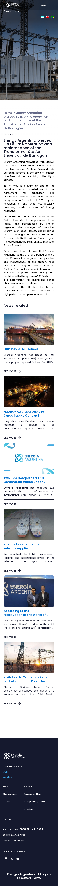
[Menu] (51, 5)
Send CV (8, 777)
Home (8, 113)
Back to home (13, 11)
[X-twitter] (12, 859)
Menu (44, 5)
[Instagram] (6, 859)
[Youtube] (18, 859)
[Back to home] (4, 11)
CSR (5, 771)
